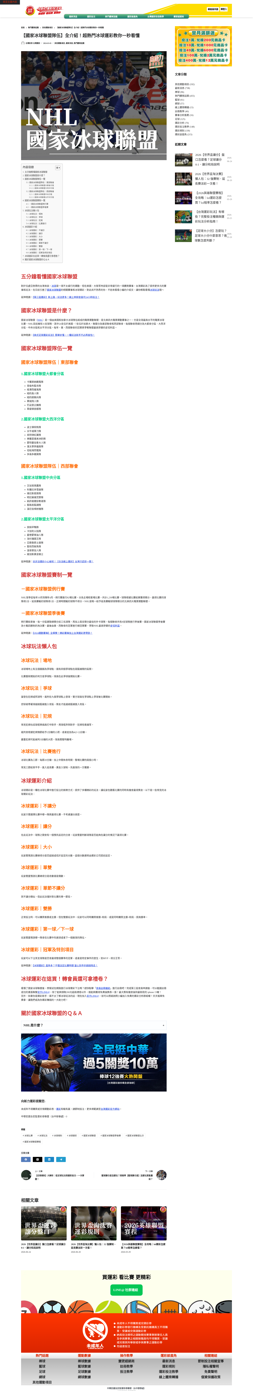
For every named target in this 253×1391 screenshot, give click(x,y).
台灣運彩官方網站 (110, 1109)
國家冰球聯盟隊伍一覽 (35, 179)
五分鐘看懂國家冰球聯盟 (36, 172)
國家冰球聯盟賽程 (32, 1142)
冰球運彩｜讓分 (36, 233)
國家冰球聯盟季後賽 (111, 1136)
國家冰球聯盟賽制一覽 (35, 200)
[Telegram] (61, 1159)
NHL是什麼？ (33, 1025)
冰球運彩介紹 (31, 227)
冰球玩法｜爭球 (36, 217)
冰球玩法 (154, 290)
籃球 (177, 100)
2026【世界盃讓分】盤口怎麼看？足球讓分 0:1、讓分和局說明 (210, 159)
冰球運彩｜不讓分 (37, 230)
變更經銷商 (179, 16)
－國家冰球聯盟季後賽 (38, 207)
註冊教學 (179, 111)
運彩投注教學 (182, 126)
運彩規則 (179, 130)
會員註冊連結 (103, 988)
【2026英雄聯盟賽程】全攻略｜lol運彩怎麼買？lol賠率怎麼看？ (209, 197)
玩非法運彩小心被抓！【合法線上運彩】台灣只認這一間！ (63, 561)
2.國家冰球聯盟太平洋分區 (43, 197)
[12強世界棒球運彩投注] (94, 1062)
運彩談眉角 (132, 16)
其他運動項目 (59, 43)
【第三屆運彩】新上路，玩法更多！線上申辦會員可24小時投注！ (66, 297)
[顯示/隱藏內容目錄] (56, 167)
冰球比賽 (28, 1136)
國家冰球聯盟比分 (135, 1136)
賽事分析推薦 (182, 115)
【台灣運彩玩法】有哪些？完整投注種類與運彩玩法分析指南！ (209, 216)
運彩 (58, 1109)
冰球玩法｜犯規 (36, 220)
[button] (213, 9)
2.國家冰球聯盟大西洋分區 (43, 188)
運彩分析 (179, 123)
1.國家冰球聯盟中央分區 (42, 194)
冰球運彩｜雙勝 (36, 246)
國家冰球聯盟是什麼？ (35, 175)
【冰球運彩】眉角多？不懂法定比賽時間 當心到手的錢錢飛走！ (65, 965)
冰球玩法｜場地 (36, 214)
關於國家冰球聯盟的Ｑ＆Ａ (37, 259)
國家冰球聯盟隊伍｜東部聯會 (41, 182)
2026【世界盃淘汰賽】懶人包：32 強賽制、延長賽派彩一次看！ (210, 178)
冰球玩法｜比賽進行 (37, 223)
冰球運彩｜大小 (36, 236)
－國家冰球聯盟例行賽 (38, 204)
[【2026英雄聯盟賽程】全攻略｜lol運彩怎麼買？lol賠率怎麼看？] (143, 1223)
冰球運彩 (72, 1136)
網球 (177, 103)
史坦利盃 (115, 626)
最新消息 (73, 16)
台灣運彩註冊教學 (155, 16)
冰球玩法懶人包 (32, 210)
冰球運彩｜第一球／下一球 (40, 249)
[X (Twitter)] (37, 1159)
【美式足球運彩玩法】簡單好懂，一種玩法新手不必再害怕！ (64, 335)
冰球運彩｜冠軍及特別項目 (40, 253)
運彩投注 (91, 16)
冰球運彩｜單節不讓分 (38, 243)
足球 (177, 119)
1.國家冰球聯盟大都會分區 (43, 185)
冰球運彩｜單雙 (36, 240)
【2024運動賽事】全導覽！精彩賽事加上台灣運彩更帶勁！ (63, 633)
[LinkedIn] (49, 1159)
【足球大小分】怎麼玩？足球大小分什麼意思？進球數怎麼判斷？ (211, 235)
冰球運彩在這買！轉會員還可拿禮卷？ (42, 256)
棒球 (177, 92)
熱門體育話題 (111, 16)
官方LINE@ (43, 992)
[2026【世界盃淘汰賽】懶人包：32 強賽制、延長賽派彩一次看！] (94, 1223)
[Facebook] (26, 1159)
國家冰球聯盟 (54, 290)
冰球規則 (57, 1136)
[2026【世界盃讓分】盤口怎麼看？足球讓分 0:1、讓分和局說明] (44, 1223)
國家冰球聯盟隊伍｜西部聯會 (41, 191)
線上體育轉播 (182, 107)
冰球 (54, 286)
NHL (39, 320)
